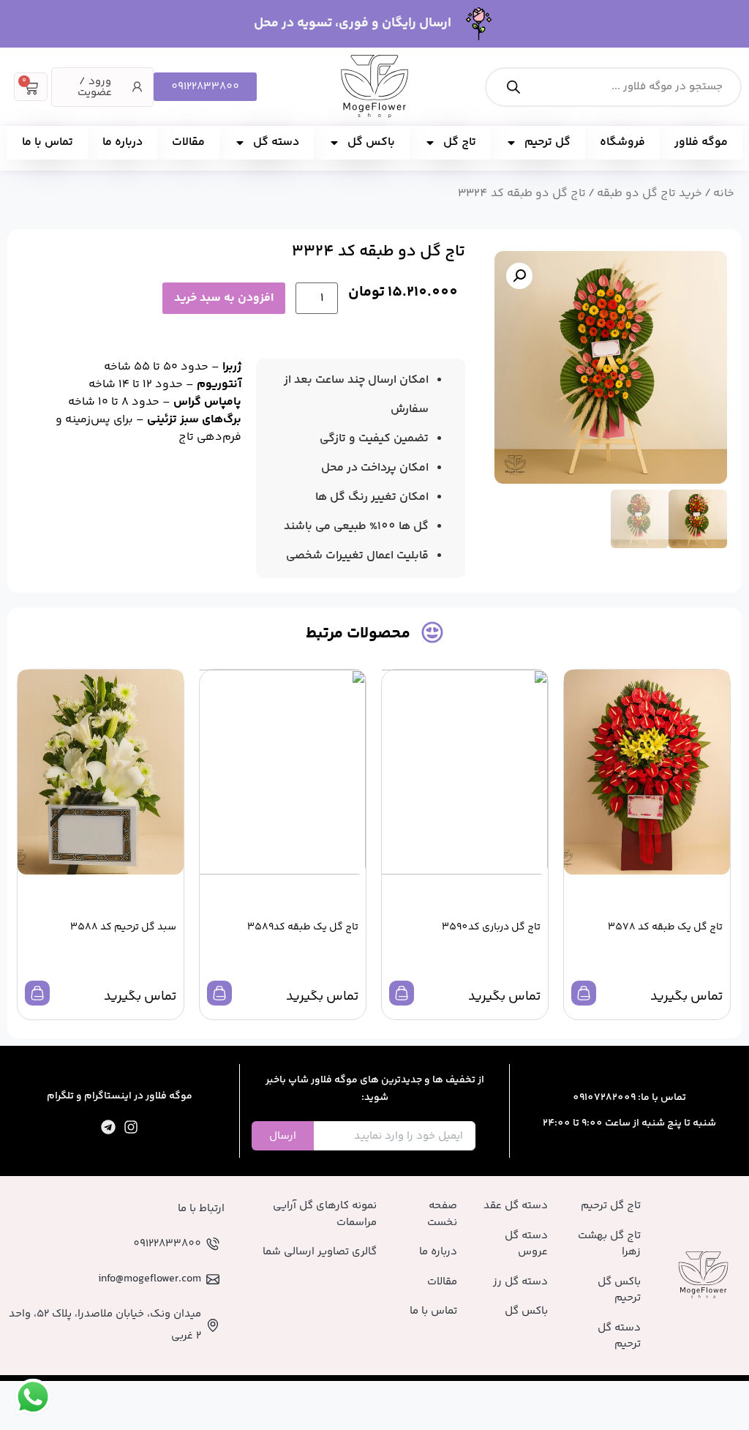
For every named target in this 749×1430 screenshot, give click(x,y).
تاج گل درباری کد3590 (491, 927)
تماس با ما (47, 142)
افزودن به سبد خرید (224, 298)
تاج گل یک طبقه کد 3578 (665, 927)
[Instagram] (131, 1127)
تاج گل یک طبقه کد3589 (302, 927)
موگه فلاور (701, 142)
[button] (519, 276)
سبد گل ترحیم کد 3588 (123, 927)
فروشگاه (622, 142)
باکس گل (371, 142)
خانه (723, 193)
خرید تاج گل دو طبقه (649, 193)
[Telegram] (108, 1127)
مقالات (188, 142)
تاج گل (459, 142)
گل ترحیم (547, 142)
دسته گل (276, 142)
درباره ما (122, 142)
